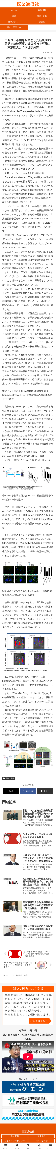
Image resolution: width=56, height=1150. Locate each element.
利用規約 (41, 1136)
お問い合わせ (41, 1141)
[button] (45, 791)
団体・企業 (9, 778)
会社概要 (15, 1136)
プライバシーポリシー (15, 1141)
